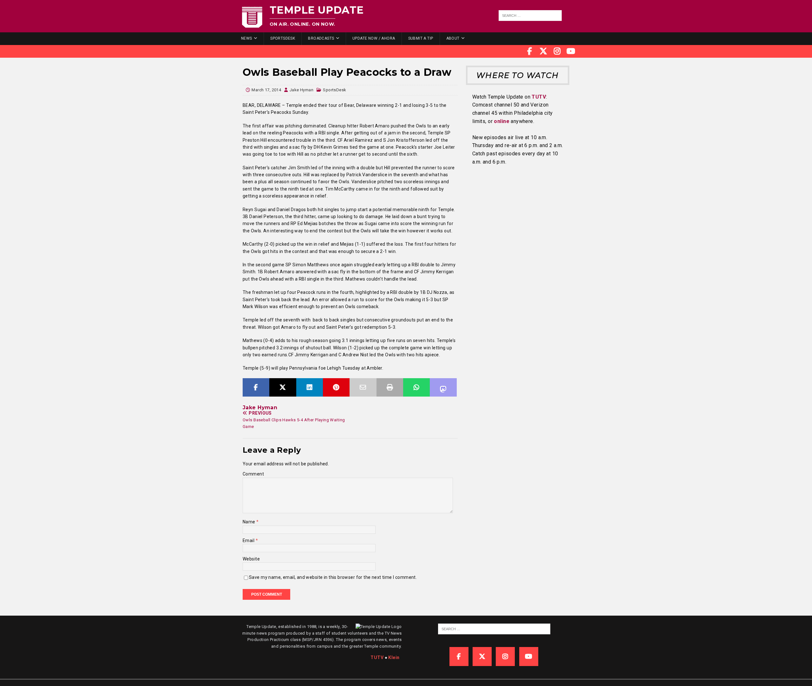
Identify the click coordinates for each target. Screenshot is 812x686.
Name (249, 521)
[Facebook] (529, 51)
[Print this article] (390, 387)
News (246, 38)
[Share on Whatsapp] (416, 387)
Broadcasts (321, 38)
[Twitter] (543, 51)
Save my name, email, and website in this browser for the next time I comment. (333, 577)
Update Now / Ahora (373, 38)
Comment (253, 473)
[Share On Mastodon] (443, 387)
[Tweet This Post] (282, 387)
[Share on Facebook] (256, 387)
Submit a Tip (420, 38)
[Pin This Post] (336, 387)
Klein (393, 657)
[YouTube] (571, 51)
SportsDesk (282, 38)
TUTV (539, 97)
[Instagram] (557, 51)
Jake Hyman (301, 89)
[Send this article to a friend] (363, 387)
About (453, 38)
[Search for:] (530, 15)
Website (251, 558)
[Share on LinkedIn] (309, 387)
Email (249, 540)
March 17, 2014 (266, 89)
